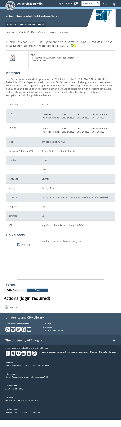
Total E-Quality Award (13, 365)
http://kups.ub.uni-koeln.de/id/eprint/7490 (62, 225)
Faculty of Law (48, 197)
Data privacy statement (53, 330)
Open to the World (40, 377)
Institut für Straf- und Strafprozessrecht (89, 197)
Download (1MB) (39, 60)
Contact (112, 352)
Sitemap (93, 352)
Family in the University (31, 412)
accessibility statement (77, 352)
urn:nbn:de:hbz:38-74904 (54, 141)
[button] (6, 307)
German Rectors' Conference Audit (18, 377)
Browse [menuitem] (31, 24)
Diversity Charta (30, 365)
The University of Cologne (23, 340)
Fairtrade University (13, 412)
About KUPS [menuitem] (11, 24)
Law (43, 206)
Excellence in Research (28, 401)
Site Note (103, 352)
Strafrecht (63, 197)
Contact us (47, 323)
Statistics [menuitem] (41, 24)
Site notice (47, 327)
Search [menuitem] (23, 24)
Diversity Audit (43, 365)
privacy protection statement (52, 352)
